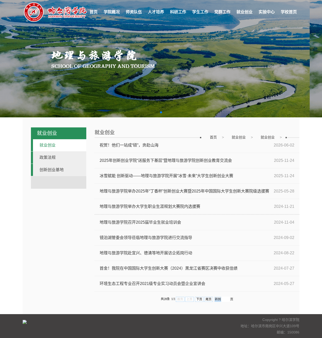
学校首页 (289, 12)
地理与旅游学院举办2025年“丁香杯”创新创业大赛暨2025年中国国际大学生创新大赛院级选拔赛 (184, 191)
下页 (199, 299)
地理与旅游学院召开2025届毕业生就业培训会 (140, 222)
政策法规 (47, 157)
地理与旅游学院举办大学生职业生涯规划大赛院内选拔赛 (150, 206)
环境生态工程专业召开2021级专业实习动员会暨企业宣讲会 (152, 283)
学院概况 (112, 12)
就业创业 (244, 12)
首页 (94, 12)
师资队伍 (134, 12)
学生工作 (200, 12)
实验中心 (267, 12)
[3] (161, 58)
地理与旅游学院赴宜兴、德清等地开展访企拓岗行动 (146, 253)
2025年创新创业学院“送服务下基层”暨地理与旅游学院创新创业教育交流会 (166, 160)
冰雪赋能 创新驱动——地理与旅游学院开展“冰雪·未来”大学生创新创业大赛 (166, 176)
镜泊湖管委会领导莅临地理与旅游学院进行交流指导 (146, 237)
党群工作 (222, 12)
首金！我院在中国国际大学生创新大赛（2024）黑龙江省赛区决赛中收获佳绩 (168, 268)
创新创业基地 (51, 170)
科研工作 (178, 12)
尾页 (209, 299)
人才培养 (156, 12)
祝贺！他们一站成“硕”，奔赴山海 (129, 145)
